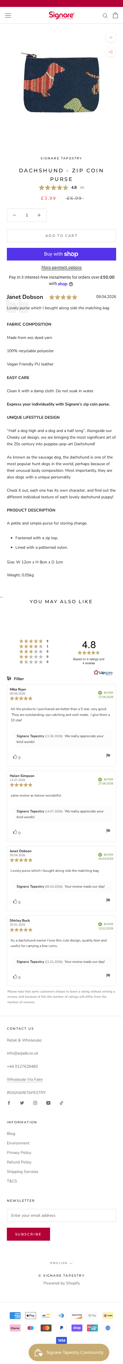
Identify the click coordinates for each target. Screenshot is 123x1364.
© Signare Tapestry (61, 1276)
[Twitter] (22, 1102)
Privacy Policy (19, 1152)
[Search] (105, 15)
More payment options (61, 267)
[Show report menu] (108, 756)
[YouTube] (48, 1102)
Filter (18, 679)
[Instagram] (35, 1102)
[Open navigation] (8, 15)
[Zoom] (111, 37)
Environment (18, 1143)
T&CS (12, 1181)
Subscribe (28, 1234)
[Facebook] (9, 1102)
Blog (11, 1133)
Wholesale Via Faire (25, 1079)
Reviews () (61, 187)
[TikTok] (61, 1102)
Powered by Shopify (61, 1283)
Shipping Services (22, 1171)
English (59, 1263)
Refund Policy (19, 1162)
